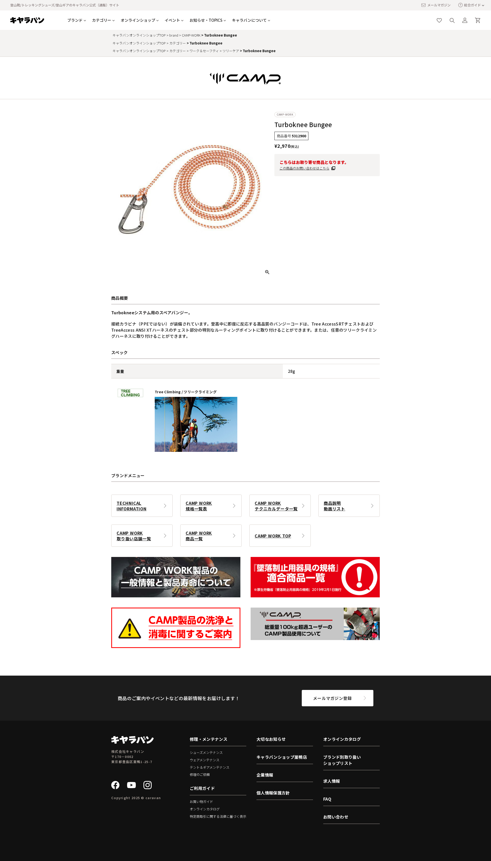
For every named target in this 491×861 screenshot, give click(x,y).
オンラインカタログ (205, 809)
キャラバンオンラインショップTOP (139, 35)
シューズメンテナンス (206, 752)
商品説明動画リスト (334, 506)
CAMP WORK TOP (273, 536)
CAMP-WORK (191, 35)
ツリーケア (230, 50)
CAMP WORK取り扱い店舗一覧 (134, 536)
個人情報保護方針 (273, 793)
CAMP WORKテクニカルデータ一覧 (276, 506)
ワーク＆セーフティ (204, 50)
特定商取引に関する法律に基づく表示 (218, 816)
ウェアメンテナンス (204, 759)
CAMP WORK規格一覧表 (199, 506)
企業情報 (264, 775)
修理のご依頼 (200, 774)
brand (173, 35)
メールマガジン (439, 5)
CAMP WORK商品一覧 (199, 536)
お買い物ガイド (201, 801)
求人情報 (331, 781)
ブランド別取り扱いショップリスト (342, 760)
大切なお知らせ (271, 739)
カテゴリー (177, 43)
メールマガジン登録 (332, 698)
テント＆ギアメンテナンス (209, 767)
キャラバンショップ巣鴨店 (281, 757)
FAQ (327, 799)
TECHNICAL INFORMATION (132, 506)
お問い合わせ (335, 817)
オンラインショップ (138, 20)
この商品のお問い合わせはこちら (304, 168)
